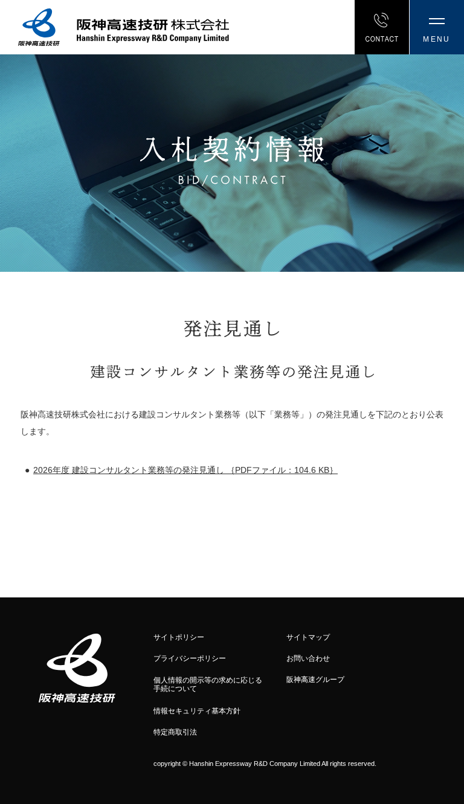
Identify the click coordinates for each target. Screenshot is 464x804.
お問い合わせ (308, 658)
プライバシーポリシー (189, 658)
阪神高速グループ (315, 679)
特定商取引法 (175, 732)
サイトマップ (308, 637)
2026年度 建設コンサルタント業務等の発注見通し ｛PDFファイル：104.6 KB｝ (185, 470)
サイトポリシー (178, 637)
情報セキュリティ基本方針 (196, 711)
